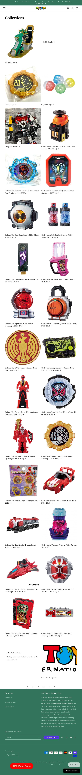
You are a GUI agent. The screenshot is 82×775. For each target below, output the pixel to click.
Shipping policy (51, 764)
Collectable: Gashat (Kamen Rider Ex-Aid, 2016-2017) (58, 280)
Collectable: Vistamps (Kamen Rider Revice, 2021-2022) (59, 546)
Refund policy (9, 707)
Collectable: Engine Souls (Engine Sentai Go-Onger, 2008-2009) (57, 192)
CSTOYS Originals (48, 678)
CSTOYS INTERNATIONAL (21, 762)
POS (31, 762)
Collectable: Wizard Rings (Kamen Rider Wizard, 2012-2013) (57, 590)
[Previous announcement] (4, 2)
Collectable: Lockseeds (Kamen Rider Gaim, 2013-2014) (58, 325)
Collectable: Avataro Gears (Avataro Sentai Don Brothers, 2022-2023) (22, 192)
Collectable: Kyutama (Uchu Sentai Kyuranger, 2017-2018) (19, 325)
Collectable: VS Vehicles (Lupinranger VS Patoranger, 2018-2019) (21, 590)
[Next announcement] (78, 2)
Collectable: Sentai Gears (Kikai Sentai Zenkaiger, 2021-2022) (56, 457)
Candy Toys (9, 105)
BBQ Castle (48, 42)
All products (10, 63)
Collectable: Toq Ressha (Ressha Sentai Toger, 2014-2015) (20, 546)
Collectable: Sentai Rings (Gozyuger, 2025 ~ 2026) (22, 502)
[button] (4, 8)
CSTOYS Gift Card (14, 653)
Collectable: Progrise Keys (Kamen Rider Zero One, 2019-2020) (57, 369)
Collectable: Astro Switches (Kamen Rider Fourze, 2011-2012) (58, 148)
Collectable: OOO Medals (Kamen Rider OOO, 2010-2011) (21, 369)
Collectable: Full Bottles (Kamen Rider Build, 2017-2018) (56, 236)
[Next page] (54, 687)
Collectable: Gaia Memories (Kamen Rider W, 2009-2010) (21, 280)
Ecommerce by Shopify (40, 762)
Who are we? (9, 697)
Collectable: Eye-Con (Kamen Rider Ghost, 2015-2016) (22, 236)
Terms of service (62, 762)
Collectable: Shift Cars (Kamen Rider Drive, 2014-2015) (58, 502)
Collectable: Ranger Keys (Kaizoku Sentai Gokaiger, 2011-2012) (21, 413)
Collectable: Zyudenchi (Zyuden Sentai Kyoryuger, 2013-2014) (56, 634)
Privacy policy (73, 762)
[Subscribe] (38, 737)
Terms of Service (10, 702)
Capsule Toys (46, 105)
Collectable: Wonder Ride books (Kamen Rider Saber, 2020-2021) (21, 634)
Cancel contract (71, 771)
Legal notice (61, 764)
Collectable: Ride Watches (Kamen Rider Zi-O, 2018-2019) (59, 413)
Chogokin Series (11, 147)
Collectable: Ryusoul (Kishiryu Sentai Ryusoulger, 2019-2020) (20, 457)
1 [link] (27, 687)
